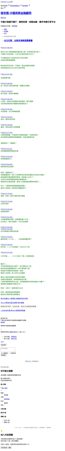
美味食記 (14, 336)
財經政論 (14, 26)
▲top (2, 341)
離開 (10, 447)
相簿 (5, 29)
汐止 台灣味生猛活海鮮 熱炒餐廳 (12, 303)
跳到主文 (3, 17)
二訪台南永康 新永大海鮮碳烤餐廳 (13, 310)
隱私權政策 (42, 427)
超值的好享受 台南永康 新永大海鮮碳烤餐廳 (18, 306)
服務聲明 (48, 427)
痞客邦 (11, 332)
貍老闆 (3, 322)
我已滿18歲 (4, 447)
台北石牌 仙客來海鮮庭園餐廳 (18, 40)
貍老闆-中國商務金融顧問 (16, 13)
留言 (15, 332)
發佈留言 (3, 355)
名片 (5, 33)
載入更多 (3, 345)
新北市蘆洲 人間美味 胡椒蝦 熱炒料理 (14, 298)
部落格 (6, 31)
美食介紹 (14, 338)
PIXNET (20, 427)
